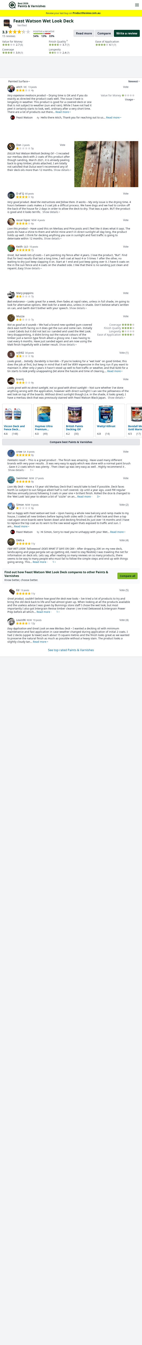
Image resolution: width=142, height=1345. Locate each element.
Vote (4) (124, 540)
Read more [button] (62, 112)
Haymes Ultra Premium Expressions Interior (48, 428)
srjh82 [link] (20, 352)
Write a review (126, 33)
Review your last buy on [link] (73, 13)
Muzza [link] (20, 316)
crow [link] (19, 451)
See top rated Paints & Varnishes (71, 650)
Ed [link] (17, 590)
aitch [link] (19, 87)
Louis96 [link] (21, 620)
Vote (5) (124, 590)
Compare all (127, 576)
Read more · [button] (88, 496)
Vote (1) (124, 352)
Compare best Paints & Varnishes (71, 442)
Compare (104, 33)
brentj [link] (20, 379)
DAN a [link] (20, 540)
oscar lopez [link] (23, 220)
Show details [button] (62, 170)
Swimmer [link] (22, 478)
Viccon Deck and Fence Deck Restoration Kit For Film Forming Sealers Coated (16, 428)
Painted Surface (18, 81)
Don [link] (18, 145)
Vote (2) (124, 504)
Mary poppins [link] (24, 293)
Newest (133, 81)
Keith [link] (19, 246)
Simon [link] (20, 504)
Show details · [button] (20, 470)
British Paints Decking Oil (74, 428)
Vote (126, 87)
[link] (11, 88)
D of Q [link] (20, 193)
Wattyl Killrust (106, 426)
